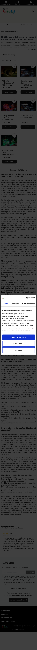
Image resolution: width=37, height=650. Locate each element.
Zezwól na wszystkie (18, 337)
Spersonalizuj (17, 344)
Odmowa (18, 350)
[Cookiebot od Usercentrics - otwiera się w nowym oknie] (26, 298)
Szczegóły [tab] (15, 303)
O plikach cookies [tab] (28, 303)
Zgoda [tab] (6, 303)
